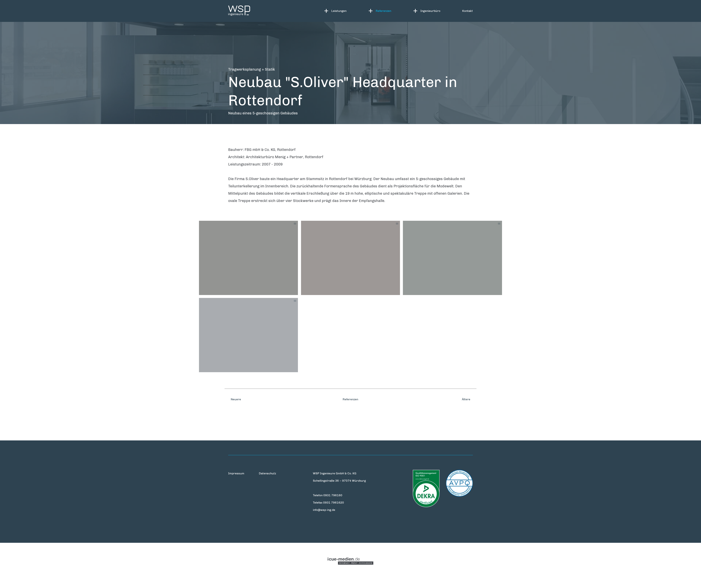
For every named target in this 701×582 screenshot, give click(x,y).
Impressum (236, 473)
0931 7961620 (333, 502)
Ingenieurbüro (430, 11)
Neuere (235, 399)
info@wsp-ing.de (324, 510)
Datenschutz (267, 473)
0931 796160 (332, 495)
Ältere (466, 399)
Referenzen (383, 11)
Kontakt (467, 11)
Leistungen (338, 11)
